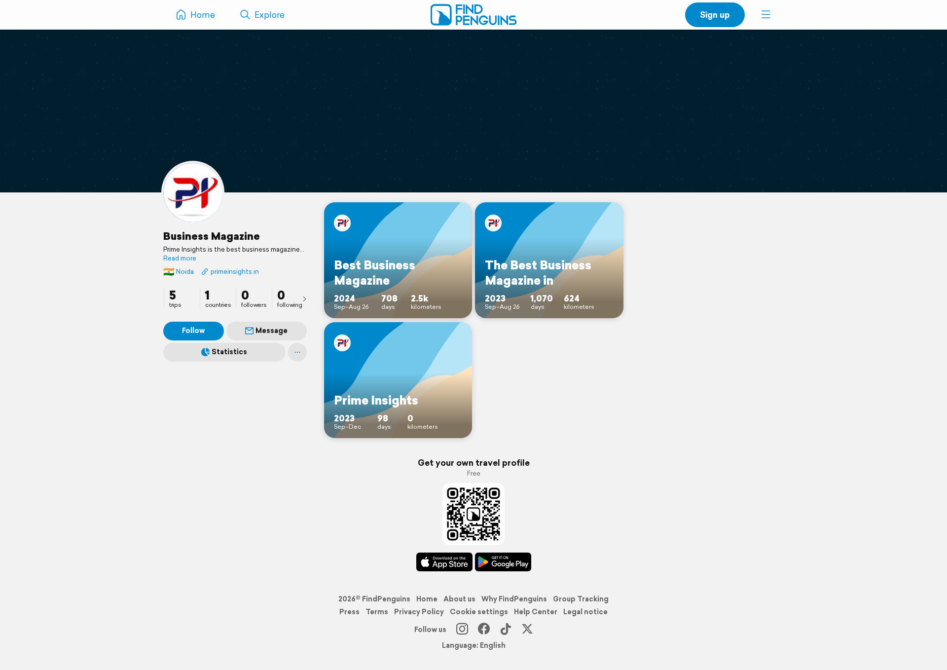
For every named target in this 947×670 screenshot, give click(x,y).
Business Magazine (211, 235)
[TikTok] (505, 629)
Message (271, 330)
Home (426, 599)
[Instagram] (462, 629)
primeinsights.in (235, 271)
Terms (376, 612)
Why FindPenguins (514, 599)
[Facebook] (484, 629)
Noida (178, 271)
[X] (527, 629)
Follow (193, 330)
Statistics (229, 352)
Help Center (535, 612)
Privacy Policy (419, 612)
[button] (766, 15)
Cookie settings (479, 612)
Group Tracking (581, 599)
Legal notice (585, 612)
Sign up (715, 14)
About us (459, 599)
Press (349, 612)
